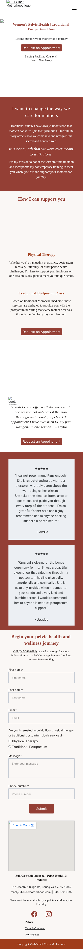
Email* (12, 710)
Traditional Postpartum (29, 747)
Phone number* (18, 786)
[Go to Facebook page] (36, 914)
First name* (16, 669)
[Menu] (74, 9)
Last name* (16, 689)
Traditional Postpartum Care (41, 293)
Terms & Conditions (35, 928)
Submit (41, 809)
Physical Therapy (41, 254)
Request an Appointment (41, 48)
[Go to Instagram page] (49, 914)
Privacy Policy (32, 934)
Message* (15, 756)
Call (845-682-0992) (25, 651)
